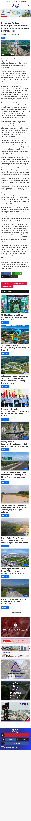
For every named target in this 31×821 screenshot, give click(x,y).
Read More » (5, 322)
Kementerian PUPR (20, 283)
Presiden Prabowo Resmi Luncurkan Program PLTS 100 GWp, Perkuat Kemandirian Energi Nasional (15, 412)
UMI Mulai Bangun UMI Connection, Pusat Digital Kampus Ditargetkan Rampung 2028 (15, 317)
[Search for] (29, 6)
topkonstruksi (6, 34)
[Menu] (2, 6)
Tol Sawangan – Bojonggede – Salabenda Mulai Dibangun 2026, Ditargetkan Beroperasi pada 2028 (14, 475)
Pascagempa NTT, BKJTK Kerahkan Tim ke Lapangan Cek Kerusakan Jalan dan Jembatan (14, 444)
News (7, 20)
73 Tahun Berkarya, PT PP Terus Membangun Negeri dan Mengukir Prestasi (15, 347)
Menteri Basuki (7, 286)
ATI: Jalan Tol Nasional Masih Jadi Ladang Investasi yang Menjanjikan (14, 601)
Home (3, 20)
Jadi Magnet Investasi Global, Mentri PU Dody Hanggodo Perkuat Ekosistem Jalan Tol (13, 571)
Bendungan (6, 283)
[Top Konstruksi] (15, 6)
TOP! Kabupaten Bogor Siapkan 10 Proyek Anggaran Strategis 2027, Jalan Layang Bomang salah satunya (15, 508)
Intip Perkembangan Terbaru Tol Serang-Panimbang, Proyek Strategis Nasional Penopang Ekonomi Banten (14, 379)
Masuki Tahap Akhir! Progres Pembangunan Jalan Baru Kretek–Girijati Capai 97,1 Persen (14, 540)
